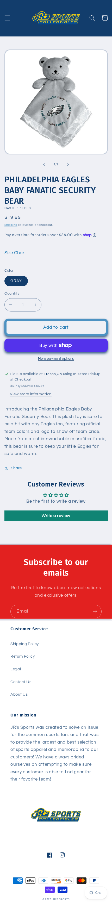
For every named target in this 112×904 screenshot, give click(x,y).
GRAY (16, 281)
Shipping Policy (24, 644)
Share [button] (16, 468)
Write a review (56, 516)
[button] (7, 18)
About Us (19, 694)
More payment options (56, 358)
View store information (31, 394)
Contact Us (21, 682)
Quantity (12, 293)
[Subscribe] (95, 611)
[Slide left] (44, 164)
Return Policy (22, 656)
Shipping (10, 224)
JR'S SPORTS (61, 899)
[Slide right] (68, 164)
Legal (15, 669)
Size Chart (15, 253)
